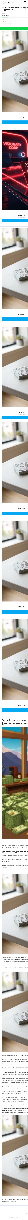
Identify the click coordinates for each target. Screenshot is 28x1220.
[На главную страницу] (8, 2)
